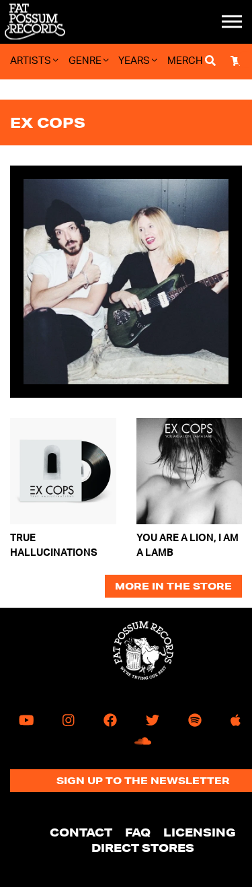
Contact (81, 832)
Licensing (199, 832)
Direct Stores (142, 848)
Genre (86, 61)
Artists (31, 61)
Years (135, 61)
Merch (185, 61)
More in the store (173, 586)
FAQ (138, 832)
